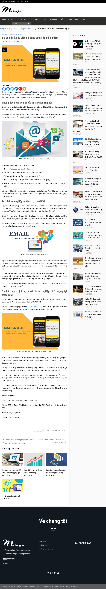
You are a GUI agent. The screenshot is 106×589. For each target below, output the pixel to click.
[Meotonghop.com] (12, 9)
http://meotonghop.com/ (21, 550)
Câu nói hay (73, 19)
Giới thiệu (4, 1)
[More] (24, 89)
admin (20, 41)
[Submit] (29, 23)
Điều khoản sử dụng (22, 1)
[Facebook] (4, 89)
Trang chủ (5, 19)
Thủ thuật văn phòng (25, 29)
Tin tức (82, 19)
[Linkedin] (16, 89)
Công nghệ (34, 19)
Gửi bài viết (11, 1)
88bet (7, 563)
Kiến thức (63, 19)
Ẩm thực (14, 19)
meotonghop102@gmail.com (19, 554)
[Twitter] (12, 89)
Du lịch (44, 19)
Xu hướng (53, 19)
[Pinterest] (20, 89)
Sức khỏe (24, 19)
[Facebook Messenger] (8, 89)
